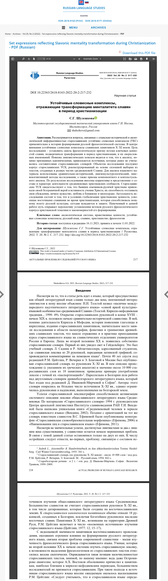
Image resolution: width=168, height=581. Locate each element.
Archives (98, 27)
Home (8, 33)
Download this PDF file (139, 53)
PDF (122, 33)
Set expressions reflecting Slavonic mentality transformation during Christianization (80, 33)
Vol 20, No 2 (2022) (31, 33)
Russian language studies (84, 11)
